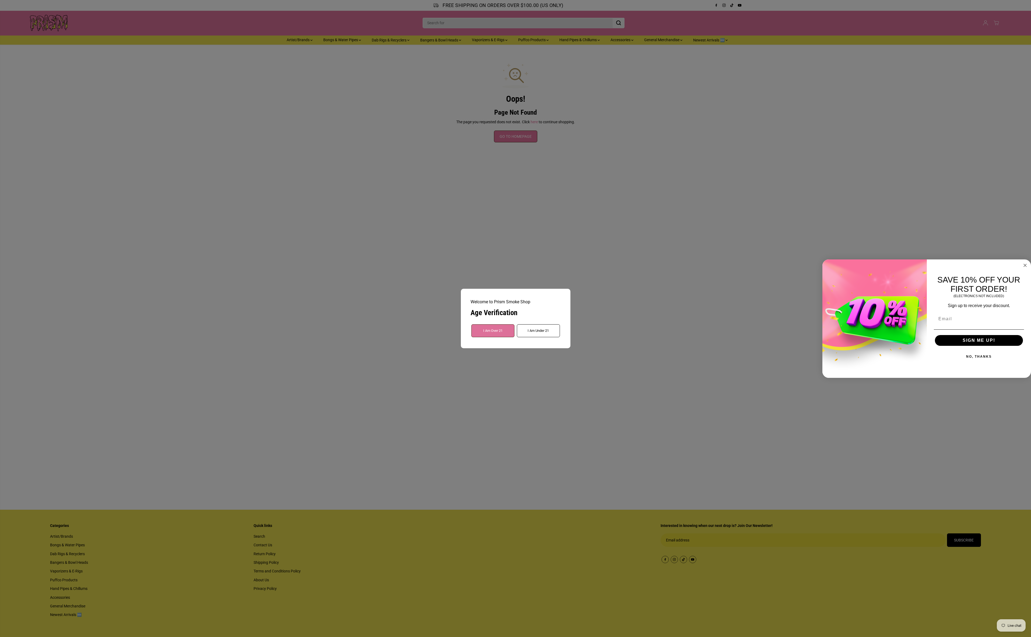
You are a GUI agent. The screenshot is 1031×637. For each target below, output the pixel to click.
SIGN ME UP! (979, 340)
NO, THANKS (979, 356)
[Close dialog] (1025, 265)
